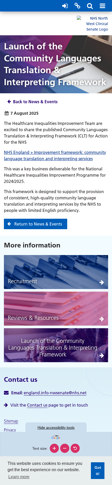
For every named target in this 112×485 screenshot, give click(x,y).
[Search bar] (90, 5)
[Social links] (77, 5)
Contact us (37, 405)
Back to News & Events (35, 101)
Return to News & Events (38, 224)
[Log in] (65, 5)
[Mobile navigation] (102, 5)
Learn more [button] (18, 477)
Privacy (10, 429)
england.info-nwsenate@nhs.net (55, 392)
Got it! (96, 472)
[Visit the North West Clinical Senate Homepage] (92, 23)
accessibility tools (56, 427)
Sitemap (11, 421)
